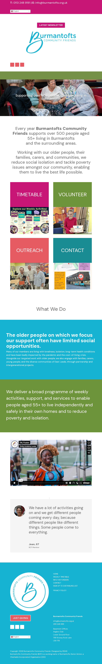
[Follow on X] (17, 65)
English (16, 11)
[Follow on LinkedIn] (22, 65)
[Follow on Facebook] (12, 65)
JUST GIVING (20, 618)
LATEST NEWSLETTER (51, 25)
